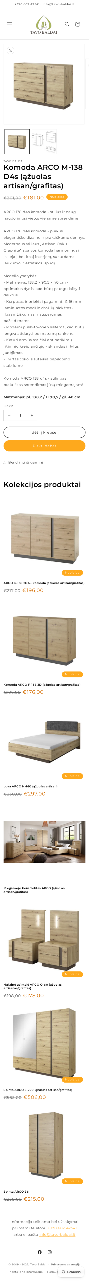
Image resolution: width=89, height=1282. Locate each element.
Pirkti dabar (44, 446)
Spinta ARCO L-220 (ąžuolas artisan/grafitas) (38, 1090)
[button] (9, 24)
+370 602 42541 (62, 1228)
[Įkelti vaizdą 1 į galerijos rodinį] (17, 141)
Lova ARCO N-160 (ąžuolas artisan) (31, 786)
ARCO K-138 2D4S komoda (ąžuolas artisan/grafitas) (44, 583)
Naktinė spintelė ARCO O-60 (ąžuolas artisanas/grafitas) (33, 986)
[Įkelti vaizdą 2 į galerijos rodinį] (44, 141)
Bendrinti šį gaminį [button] (25, 462)
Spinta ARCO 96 (16, 1191)
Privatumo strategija (65, 1264)
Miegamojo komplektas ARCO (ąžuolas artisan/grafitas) (34, 890)
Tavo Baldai (38, 1264)
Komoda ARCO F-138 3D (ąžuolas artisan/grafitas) (42, 684)
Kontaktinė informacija (25, 1271)
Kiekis (8, 406)
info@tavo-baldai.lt (57, 1234)
